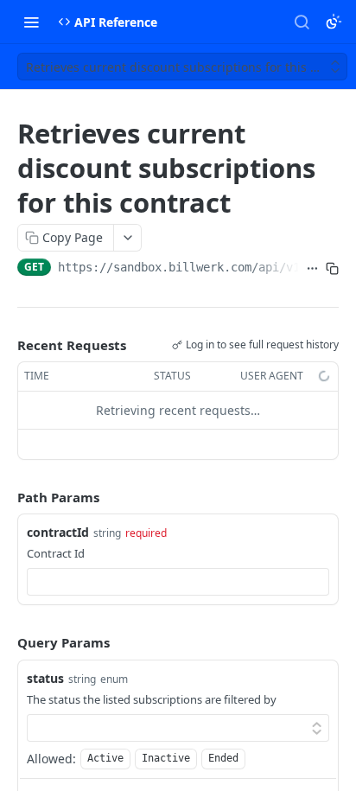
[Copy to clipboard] (332, 268)
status (45, 678)
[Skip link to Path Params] (5, 497)
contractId (58, 532)
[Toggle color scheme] (333, 21)
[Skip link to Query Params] (5, 643)
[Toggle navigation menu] (31, 21)
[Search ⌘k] (301, 21)
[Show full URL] (312, 268)
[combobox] (178, 582)
